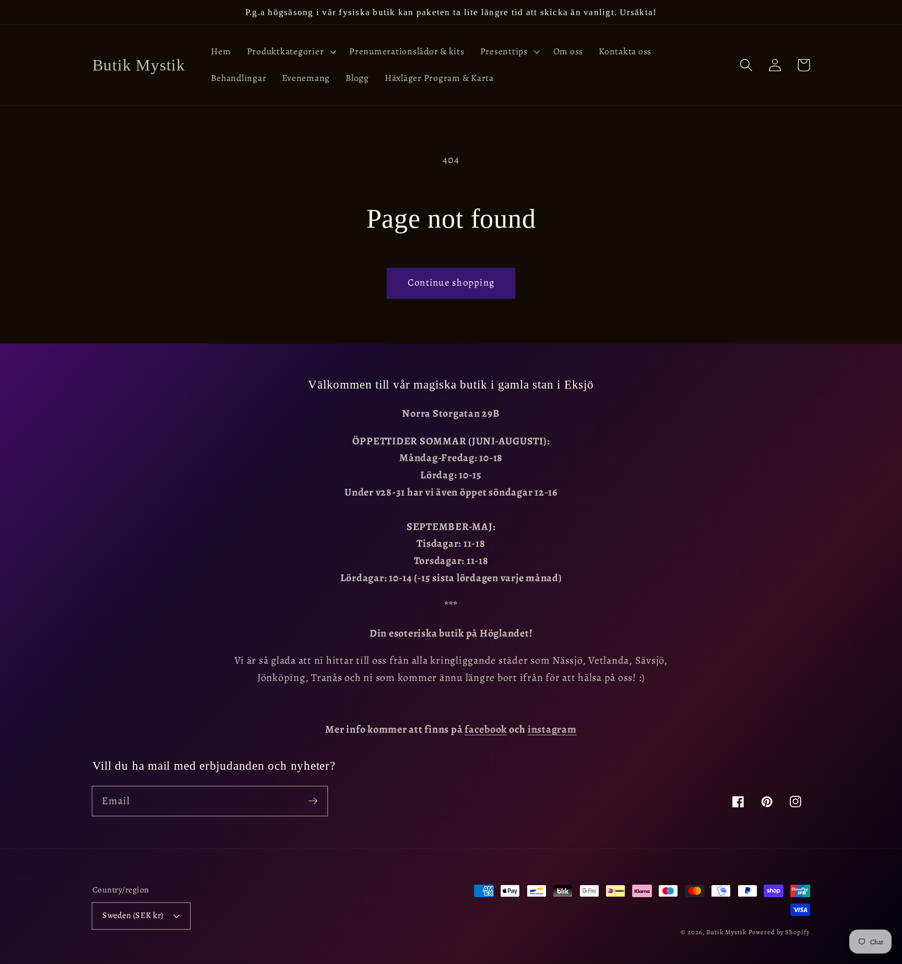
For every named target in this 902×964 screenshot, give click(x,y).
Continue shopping (451, 282)
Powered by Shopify (779, 931)
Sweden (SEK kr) (132, 915)
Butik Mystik (726, 931)
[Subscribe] (313, 800)
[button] (290, 51)
